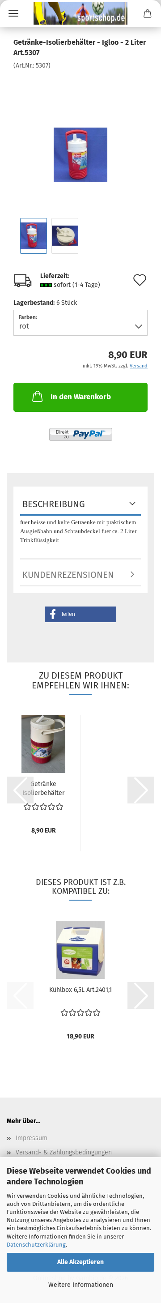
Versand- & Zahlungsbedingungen (64, 1152)
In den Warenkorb (81, 397)
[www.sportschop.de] (80, 13)
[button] (80, 614)
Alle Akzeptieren (80, 1262)
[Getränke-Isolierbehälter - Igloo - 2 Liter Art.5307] (80, 137)
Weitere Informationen (80, 1285)
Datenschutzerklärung (36, 1244)
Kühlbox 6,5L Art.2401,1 (80, 990)
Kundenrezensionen (68, 574)
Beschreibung (53, 504)
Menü (13, 13)
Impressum (31, 1138)
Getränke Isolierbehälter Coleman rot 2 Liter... (43, 787)
